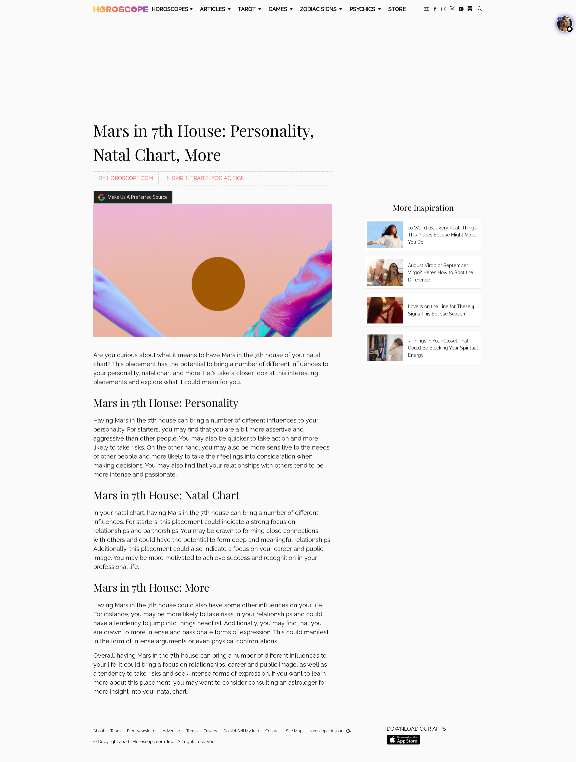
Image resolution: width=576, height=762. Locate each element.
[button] (348, 730)
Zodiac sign (228, 178)
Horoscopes (170, 9)
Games (279, 9)
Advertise (171, 731)
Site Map (294, 731)
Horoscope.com (130, 178)
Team (115, 731)
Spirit (180, 178)
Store (397, 9)
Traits (199, 178)
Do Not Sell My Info (241, 731)
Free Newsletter (142, 731)
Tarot (247, 9)
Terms (192, 731)
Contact (272, 731)
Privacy (210, 731)
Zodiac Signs (319, 9)
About (98, 731)
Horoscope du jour (325, 731)
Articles (213, 9)
